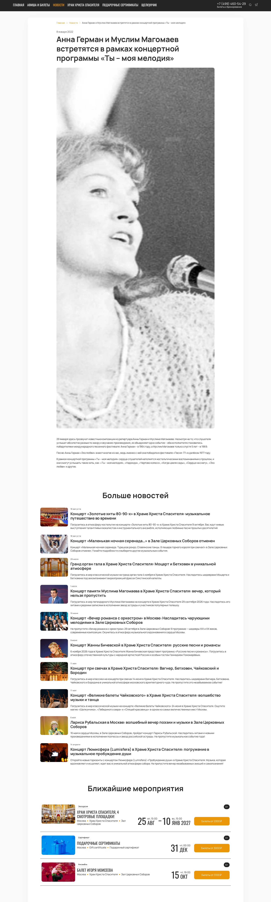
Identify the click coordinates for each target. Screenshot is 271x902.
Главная (18, 5)
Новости (58, 5)
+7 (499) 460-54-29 (231, 4)
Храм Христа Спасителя (83, 5)
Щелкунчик (149, 5)
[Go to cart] (256, 5)
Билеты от (211, 821)
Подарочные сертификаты (120, 5)
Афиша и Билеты (38, 5)
